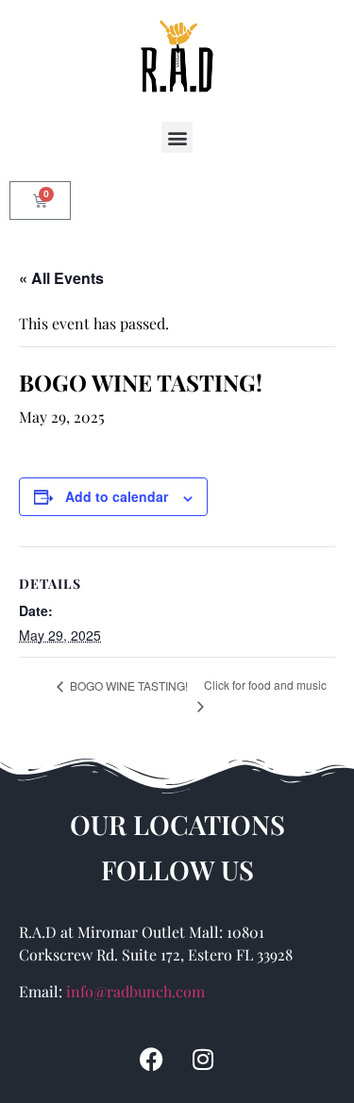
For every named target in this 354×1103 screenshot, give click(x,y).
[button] (177, 137)
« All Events (61, 278)
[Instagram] (203, 1058)
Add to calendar (116, 496)
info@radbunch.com (135, 991)
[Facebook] (151, 1058)
